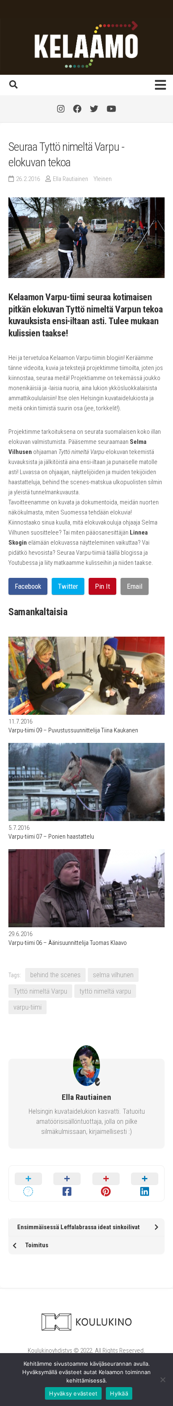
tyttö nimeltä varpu (105, 991)
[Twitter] (94, 109)
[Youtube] (111, 109)
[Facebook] (77, 109)
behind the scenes (55, 975)
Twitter (68, 586)
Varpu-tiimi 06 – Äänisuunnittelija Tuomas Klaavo (67, 943)
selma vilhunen (113, 975)
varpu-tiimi (27, 1007)
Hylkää (119, 1393)
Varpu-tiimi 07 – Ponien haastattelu (51, 836)
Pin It (102, 586)
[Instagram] (61, 109)
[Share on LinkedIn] (145, 1183)
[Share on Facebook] (67, 1183)
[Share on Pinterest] (106, 1183)
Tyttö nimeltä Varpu (40, 991)
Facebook (28, 586)
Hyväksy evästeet (73, 1393)
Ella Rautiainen (70, 179)
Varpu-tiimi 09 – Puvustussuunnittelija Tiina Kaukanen (73, 730)
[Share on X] (28, 1183)
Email (134, 586)
